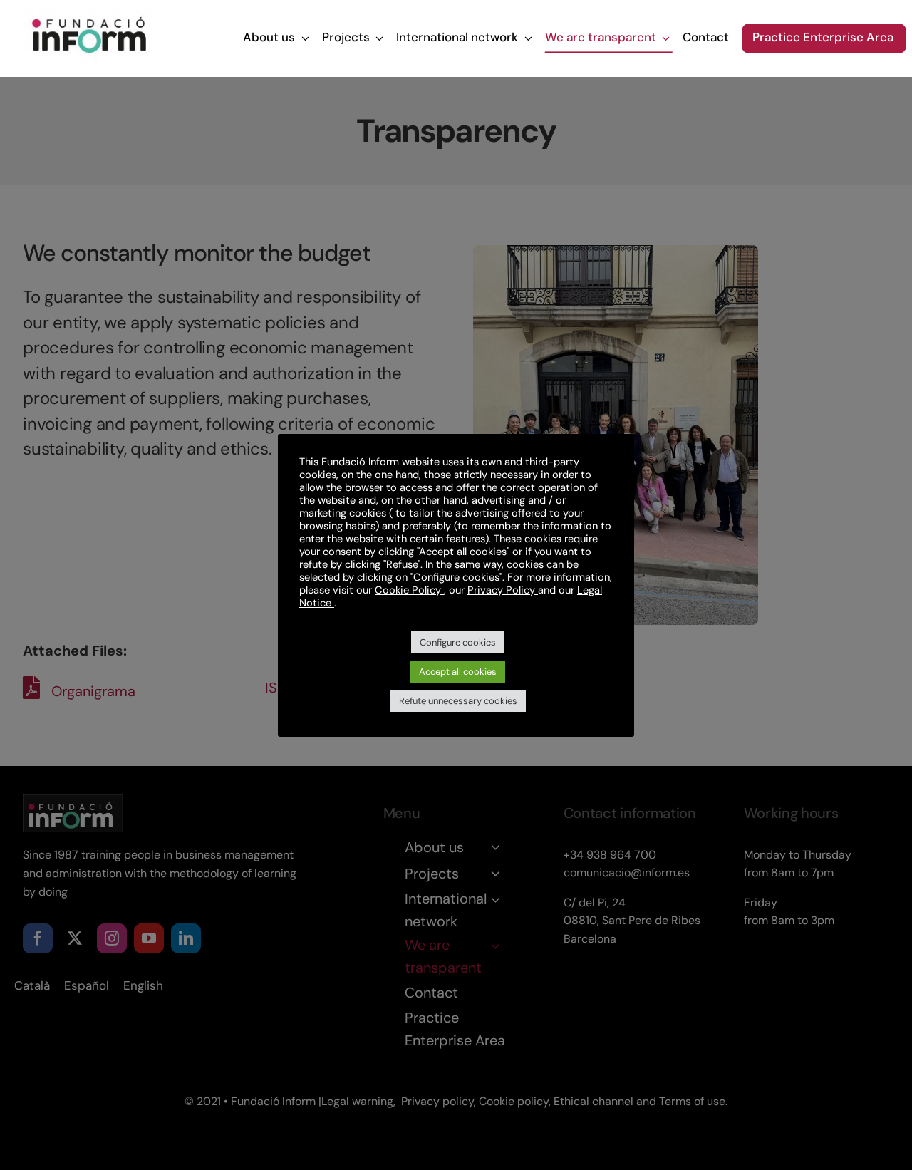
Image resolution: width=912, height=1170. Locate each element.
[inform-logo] (89, 15)
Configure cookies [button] (458, 642)
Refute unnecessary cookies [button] (458, 701)
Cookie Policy (409, 590)
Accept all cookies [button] (458, 672)
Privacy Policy (502, 590)
